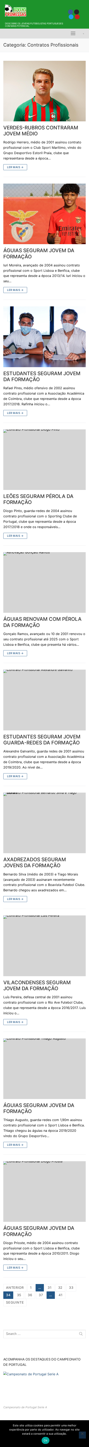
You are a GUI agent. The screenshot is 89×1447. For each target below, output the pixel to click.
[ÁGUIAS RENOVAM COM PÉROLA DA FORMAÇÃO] (44, 582)
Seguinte (15, 1302)
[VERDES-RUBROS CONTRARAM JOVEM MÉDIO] (44, 91)
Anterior (15, 1287)
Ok (45, 1440)
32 (60, 1287)
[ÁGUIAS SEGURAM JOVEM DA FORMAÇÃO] (44, 214)
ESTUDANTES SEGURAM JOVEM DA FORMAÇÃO (42, 376)
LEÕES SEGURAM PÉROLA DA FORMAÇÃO (38, 499)
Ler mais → (15, 167)
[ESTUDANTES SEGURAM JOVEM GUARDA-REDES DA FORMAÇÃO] (44, 700)
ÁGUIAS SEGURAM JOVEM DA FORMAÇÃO (38, 253)
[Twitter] (71, 16)
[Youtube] (77, 16)
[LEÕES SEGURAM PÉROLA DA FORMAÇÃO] (44, 459)
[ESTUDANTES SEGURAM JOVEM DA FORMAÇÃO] (44, 336)
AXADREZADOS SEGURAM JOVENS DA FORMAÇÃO (34, 862)
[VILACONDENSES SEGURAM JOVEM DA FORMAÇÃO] (44, 945)
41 (61, 1295)
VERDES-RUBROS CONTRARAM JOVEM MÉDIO (40, 131)
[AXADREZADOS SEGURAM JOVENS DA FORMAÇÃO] (44, 823)
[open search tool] (83, 33)
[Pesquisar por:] (44, 1334)
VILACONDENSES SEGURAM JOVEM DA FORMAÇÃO (37, 985)
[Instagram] (76, 11)
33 (71, 1287)
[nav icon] (73, 33)
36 (30, 1295)
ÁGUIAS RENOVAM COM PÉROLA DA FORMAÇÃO (42, 622)
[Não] (82, 1435)
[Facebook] (70, 11)
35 (19, 1295)
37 (41, 1295)
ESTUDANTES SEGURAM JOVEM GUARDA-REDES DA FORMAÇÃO (42, 740)
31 (50, 1287)
